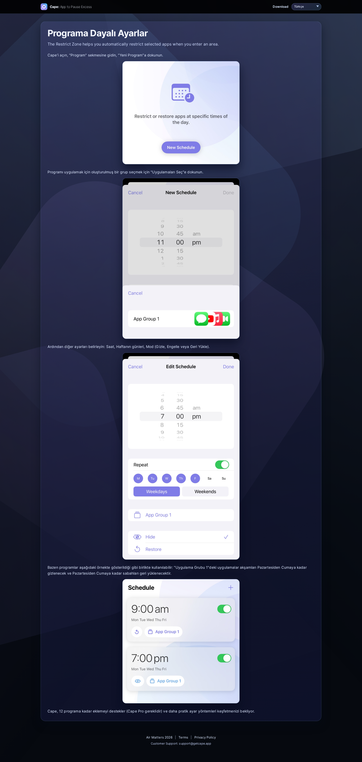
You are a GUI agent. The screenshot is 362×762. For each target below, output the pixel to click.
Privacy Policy (205, 737)
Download (280, 7)
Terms (183, 737)
